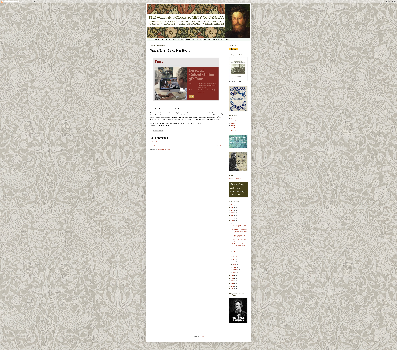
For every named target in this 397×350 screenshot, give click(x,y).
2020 (232, 221)
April (234, 264)
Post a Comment (157, 142)
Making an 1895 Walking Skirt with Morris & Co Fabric (239, 231)
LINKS (227, 40)
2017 (232, 281)
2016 (232, 283)
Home (186, 146)
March (235, 267)
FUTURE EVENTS (178, 40)
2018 (232, 278)
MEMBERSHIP (165, 40)
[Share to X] (158, 131)
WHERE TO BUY (217, 40)
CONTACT (207, 40)
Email (232, 119)
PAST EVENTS (190, 40)
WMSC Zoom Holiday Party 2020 (238, 236)
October (235, 251)
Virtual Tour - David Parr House (239, 240)
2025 (232, 207)
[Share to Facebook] (160, 131)
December (236, 223)
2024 (232, 210)
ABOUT (156, 40)
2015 (232, 286)
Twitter (233, 125)
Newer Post (153, 146)
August (235, 256)
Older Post (219, 146)
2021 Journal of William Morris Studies (239, 226)
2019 (232, 276)
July (234, 259)
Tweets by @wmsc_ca (235, 178)
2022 (232, 215)
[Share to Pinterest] (162, 131)
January (235, 272)
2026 (232, 205)
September (236, 254)
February (235, 270)
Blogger (202, 336)
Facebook (233, 121)
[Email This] (154, 131)
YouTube (233, 128)
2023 (232, 213)
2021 (232, 218)
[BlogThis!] (156, 131)
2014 (232, 289)
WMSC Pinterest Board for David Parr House (238, 244)
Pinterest (233, 130)
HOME (150, 40)
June (234, 262)
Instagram (233, 123)
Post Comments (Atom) (164, 149)
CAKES (199, 40)
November (236, 249)
